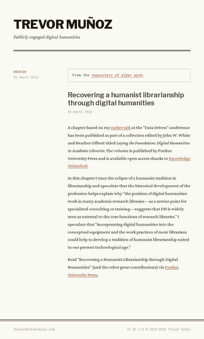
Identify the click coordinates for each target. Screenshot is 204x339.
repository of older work (117, 75)
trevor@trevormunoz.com (34, 329)
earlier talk (121, 127)
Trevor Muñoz (63, 24)
